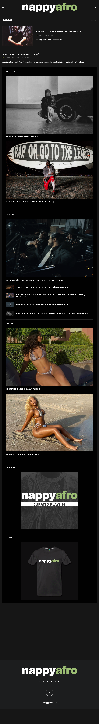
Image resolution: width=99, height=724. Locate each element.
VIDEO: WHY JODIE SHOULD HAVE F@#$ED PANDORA (42, 287)
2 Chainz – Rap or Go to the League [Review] (30, 202)
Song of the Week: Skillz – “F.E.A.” (20, 54)
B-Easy (41, 35)
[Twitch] (59, 682)
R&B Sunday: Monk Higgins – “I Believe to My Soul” (43, 304)
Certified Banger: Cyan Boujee (22, 454)
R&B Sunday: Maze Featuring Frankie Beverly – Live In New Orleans (52, 313)
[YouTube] (51, 682)
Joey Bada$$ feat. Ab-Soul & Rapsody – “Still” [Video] (34, 280)
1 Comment (26, 57)
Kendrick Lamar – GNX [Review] (22, 136)
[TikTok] (55, 682)
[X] (40, 682)
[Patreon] (47, 682)
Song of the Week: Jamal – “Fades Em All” (58, 32)
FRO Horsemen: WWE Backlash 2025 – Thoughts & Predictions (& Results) (51, 295)
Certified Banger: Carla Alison (23, 389)
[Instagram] (44, 682)
